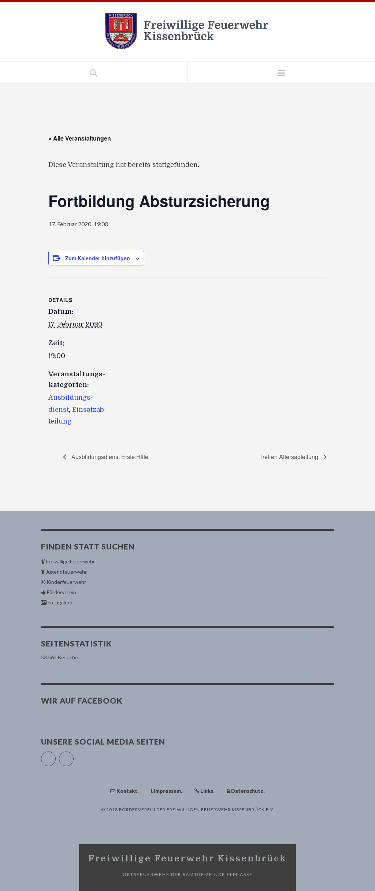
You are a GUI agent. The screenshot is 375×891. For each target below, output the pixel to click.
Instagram (73, 756)
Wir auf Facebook (82, 700)
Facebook (55, 756)
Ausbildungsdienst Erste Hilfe (109, 456)
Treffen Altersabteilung (289, 456)
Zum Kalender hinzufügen (97, 258)
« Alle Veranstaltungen (79, 138)
